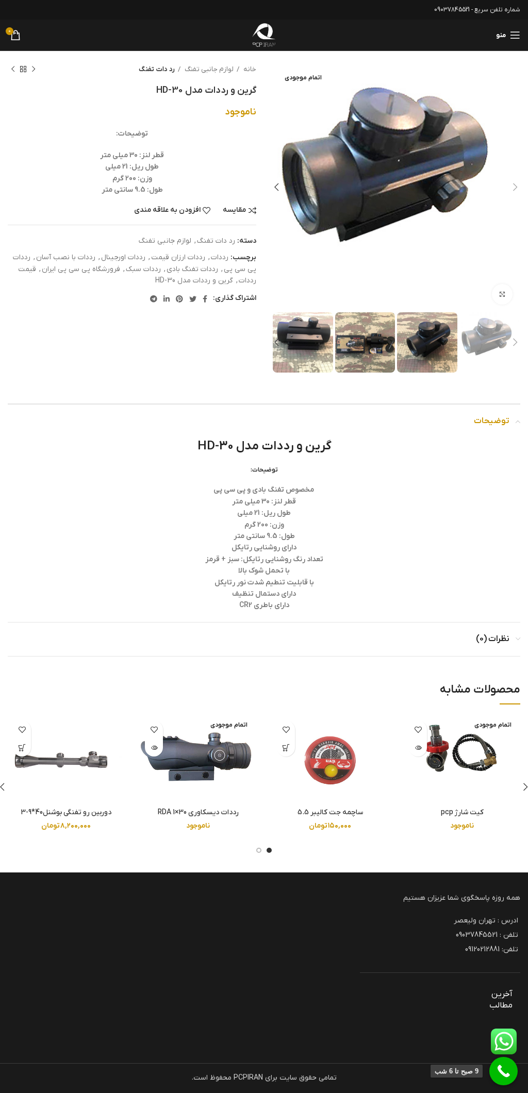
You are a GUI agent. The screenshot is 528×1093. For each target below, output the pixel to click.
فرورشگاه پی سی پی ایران (81, 269)
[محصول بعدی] (13, 69)
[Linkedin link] (166, 299)
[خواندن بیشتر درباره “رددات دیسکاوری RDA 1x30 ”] (154, 747)
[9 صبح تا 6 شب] (503, 1071)
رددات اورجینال (123, 257)
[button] (286, 747)
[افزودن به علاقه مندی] (418, 729)
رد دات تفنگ (157, 69)
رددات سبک (143, 269)
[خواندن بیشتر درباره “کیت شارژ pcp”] (418, 747)
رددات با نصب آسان (65, 257)
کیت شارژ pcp (462, 812)
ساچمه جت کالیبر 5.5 (330, 812)
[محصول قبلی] (33, 69)
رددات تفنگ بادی (192, 269)
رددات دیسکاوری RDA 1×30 (198, 812)
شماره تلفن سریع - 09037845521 (477, 10)
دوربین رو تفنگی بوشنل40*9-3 (66, 812)
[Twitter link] (193, 299)
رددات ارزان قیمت (178, 257)
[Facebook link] (205, 299)
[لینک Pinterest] (179, 299)
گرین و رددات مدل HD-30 (194, 280)
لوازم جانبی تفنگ (208, 69)
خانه (249, 69)
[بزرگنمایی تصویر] (502, 294)
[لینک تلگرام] (153, 299)
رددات (219, 257)
